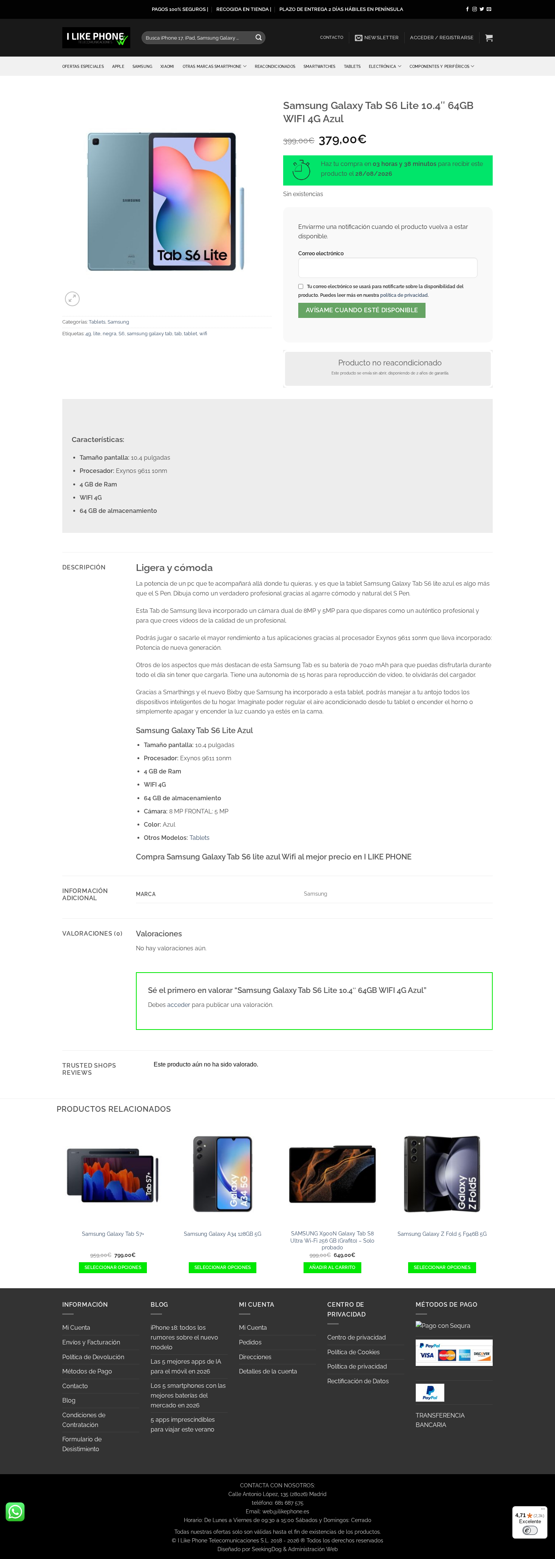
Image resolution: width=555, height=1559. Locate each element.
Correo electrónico (321, 253)
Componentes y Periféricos (439, 66)
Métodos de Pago (87, 1371)
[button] (377, 37)
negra (109, 333)
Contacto (332, 37)
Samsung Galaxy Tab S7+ (113, 1234)
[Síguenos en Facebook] (467, 9)
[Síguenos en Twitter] (481, 9)
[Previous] (62, 1204)
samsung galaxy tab (149, 333)
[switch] (530, 1530)
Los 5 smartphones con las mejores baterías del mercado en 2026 (188, 1395)
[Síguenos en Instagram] (474, 9)
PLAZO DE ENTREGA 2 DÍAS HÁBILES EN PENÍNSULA (341, 9)
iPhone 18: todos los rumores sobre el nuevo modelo (184, 1337)
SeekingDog (267, 1549)
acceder (178, 1004)
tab (178, 333)
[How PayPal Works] (454, 1352)
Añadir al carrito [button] (332, 1267)
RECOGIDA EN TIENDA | (243, 9)
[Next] (492, 1204)
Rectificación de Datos (358, 1381)
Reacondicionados (275, 66)
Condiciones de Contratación (83, 1420)
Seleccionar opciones (113, 1267)
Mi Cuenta (76, 1327)
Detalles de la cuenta (268, 1371)
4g (88, 333)
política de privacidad (404, 295)
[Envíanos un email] (489, 9)
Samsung (142, 66)
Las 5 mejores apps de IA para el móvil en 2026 (186, 1366)
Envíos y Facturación (91, 1342)
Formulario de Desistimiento (82, 1444)
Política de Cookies (353, 1352)
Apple (118, 66)
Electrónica (382, 66)
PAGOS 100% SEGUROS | (180, 9)
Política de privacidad (357, 1366)
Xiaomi (167, 66)
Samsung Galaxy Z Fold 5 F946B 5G (442, 1234)
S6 (122, 333)
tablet (190, 333)
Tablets (352, 66)
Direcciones (255, 1357)
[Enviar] (258, 37)
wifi (203, 333)
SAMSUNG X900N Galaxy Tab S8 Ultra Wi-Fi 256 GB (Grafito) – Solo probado (332, 1240)
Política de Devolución (93, 1357)
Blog (69, 1400)
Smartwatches (320, 66)
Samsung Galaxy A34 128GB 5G (222, 1234)
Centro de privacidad (356, 1337)
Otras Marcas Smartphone (212, 66)
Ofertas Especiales (83, 66)
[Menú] (542, 1510)
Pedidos (250, 1342)
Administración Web (313, 1549)
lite (96, 333)
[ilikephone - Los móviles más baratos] (96, 37)
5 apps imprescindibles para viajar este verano (183, 1424)
